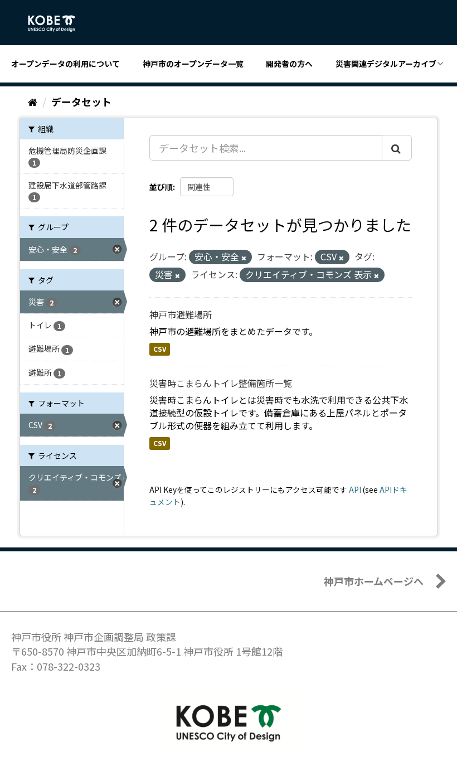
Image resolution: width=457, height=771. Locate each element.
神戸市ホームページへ (374, 581)
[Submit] (397, 148)
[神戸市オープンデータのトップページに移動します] (57, 23)
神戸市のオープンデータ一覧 (193, 63)
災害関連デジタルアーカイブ (386, 63)
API (355, 489)
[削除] (243, 257)
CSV (159, 349)
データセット (81, 101)
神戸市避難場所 (180, 314)
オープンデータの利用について (65, 63)
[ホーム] (32, 101)
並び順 (161, 186)
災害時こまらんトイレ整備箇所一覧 (220, 383)
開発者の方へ (289, 63)
